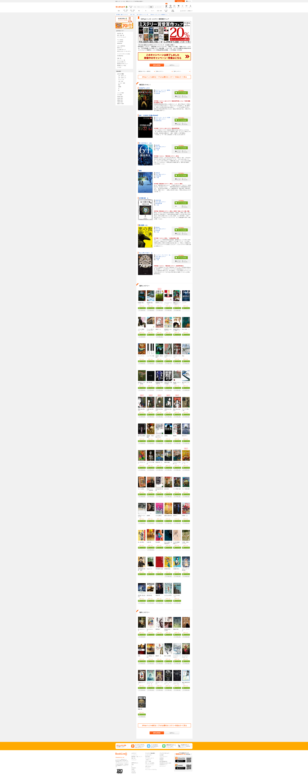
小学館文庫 (158, 176)
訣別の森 (166, 489)
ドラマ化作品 (120, 41)
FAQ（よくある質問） (150, 763)
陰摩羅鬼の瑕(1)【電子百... (159, 383)
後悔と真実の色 (168, 515)
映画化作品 (119, 43)
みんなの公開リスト (121, 61)
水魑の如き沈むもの (168, 409)
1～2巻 (157, 150)
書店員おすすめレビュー (122, 63)
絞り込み (131, 7)
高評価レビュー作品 (121, 65)
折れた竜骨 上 (185, 329)
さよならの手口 (168, 595)
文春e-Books (159, 120)
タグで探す (119, 94)
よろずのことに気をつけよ (159, 436)
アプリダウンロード (149, 758)
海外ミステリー (177, 71)
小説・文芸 (159, 10)
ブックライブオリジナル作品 (123, 53)
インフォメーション (149, 764)
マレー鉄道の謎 (185, 489)
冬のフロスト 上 (150, 629)
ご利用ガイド (190, 10)
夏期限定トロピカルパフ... (168, 329)
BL (139, 10)
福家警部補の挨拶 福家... (141, 569)
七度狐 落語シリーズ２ (185, 542)
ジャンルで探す (120, 92)
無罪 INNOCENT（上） (186, 683)
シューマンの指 (150, 356)
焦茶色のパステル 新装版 (141, 383)
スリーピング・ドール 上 (150, 683)
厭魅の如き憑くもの (141, 409)
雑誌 (119, 84)
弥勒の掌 (158, 595)
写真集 (119, 86)
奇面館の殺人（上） (150, 303)
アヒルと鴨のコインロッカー (150, 329)
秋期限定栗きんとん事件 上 (177, 329)
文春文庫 (158, 93)
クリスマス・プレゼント (177, 656)
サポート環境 (148, 761)
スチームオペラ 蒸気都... (186, 569)
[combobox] (141, 7)
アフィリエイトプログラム (151, 769)
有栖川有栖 (158, 200)
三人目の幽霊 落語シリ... (177, 542)
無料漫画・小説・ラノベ (136, 756)
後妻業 (148, 515)
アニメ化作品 (120, 39)
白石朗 (168, 117)
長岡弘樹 (158, 173)
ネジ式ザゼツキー (141, 462)
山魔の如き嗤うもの (150, 409)
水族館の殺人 (176, 569)
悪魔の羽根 (175, 629)
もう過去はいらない (150, 656)
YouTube (133, 771)
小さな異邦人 (159, 515)
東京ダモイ (184, 435)
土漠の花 (149, 542)
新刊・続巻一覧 (120, 35)
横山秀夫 (158, 145)
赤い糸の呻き (141, 542)
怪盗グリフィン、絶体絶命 (150, 489)
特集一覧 (119, 58)
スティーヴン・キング (161, 117)
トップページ (134, 755)
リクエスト (147, 767)
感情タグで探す (120, 103)
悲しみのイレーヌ (141, 629)
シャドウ (184, 302)
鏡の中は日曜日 (141, 435)
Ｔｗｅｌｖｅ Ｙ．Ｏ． (185, 462)
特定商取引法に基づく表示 (165, 763)
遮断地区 (158, 629)
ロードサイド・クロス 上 (185, 656)
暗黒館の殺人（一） (141, 303)
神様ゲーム (158, 329)
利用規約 (161, 759)
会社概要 (161, 755)
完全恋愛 (158, 542)
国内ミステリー (159, 71)
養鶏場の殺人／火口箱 (168, 629)
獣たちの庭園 (167, 656)
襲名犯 (174, 435)
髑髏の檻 (140, 709)
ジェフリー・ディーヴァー (162, 255)
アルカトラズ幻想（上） (177, 462)
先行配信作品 (120, 55)
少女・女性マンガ (132, 10)
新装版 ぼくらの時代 (177, 383)
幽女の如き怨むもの (177, 409)
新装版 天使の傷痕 (150, 436)
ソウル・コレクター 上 (168, 683)
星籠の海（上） (159, 462)
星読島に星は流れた (141, 596)
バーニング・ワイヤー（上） (177, 683)
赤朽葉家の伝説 (159, 569)
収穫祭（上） (185, 515)
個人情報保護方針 (163, 761)
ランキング (133, 759)
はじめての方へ (183, 10)
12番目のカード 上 (142, 683)
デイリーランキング (121, 37)
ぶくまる (119, 67)
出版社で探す (120, 101)
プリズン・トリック (177, 356)
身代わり (175, 515)
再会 (183, 356)
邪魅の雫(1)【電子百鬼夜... (168, 383)
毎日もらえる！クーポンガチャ (124, 51)
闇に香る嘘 (149, 382)
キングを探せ (141, 489)
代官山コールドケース (141, 516)
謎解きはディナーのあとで (177, 303)
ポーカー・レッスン (159, 683)
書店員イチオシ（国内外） (145, 71)
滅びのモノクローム (185, 383)
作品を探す (147, 756)
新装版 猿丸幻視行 (159, 356)
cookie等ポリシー (163, 764)
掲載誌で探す (120, 100)
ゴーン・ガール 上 (185, 629)
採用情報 (161, 758)
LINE (132, 764)
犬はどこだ (149, 569)
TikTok (132, 769)
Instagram (133, 767)
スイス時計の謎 (177, 489)
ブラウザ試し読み (142, 310)
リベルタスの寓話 (150, 462)
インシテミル (141, 356)
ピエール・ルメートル (161, 90)
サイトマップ (162, 766)
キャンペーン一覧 (121, 60)
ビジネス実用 (166, 10)
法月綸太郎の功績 (159, 489)
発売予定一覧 (120, 33)
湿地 (139, 656)
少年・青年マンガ (125, 10)
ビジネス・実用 (121, 83)
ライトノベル (121, 79)
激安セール (119, 47)
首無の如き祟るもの (159, 409)
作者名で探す (120, 98)
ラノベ (152, 10)
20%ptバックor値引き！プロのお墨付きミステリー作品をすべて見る (164, 77)
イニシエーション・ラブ (168, 303)
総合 (119, 10)
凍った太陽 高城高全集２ (168, 542)
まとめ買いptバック (121, 49)
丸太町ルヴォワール (168, 356)
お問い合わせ (148, 766)
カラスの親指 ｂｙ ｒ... (141, 329)
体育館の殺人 (167, 569)
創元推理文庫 (159, 203)
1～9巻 (157, 177)
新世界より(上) (159, 302)
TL (145, 10)
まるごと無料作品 (121, 46)
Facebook (133, 772)
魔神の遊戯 (167, 462)
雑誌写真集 (172, 10)
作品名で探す (120, 96)
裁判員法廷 (149, 595)
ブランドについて (163, 756)
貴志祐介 (158, 227)
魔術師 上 (158, 656)
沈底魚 (166, 435)
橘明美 (168, 90)
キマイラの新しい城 (185, 409)
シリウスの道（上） (176, 596)
